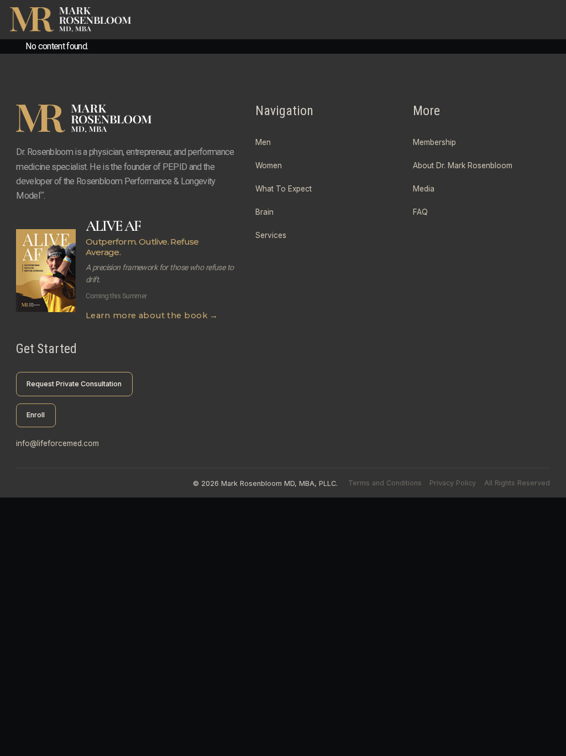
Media (423, 188)
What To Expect (283, 188)
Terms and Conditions (385, 483)
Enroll (36, 415)
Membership (434, 142)
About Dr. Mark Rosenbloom (462, 165)
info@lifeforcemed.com (57, 443)
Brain (264, 212)
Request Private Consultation (74, 384)
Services (270, 235)
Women (268, 165)
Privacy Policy (452, 483)
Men (263, 142)
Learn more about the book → (152, 315)
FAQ (420, 212)
